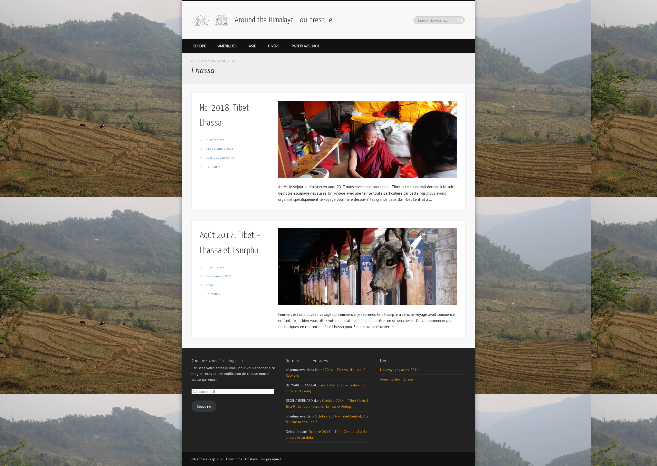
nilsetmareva (215, 140)
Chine (230, 157)
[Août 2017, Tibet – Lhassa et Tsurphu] (367, 266)
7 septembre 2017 (218, 276)
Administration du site (396, 379)
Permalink (213, 166)
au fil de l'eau (215, 157)
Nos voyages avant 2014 (399, 369)
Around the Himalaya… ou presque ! (285, 20)
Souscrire (204, 406)
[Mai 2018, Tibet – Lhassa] (367, 139)
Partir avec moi (305, 46)
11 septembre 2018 (220, 148)
